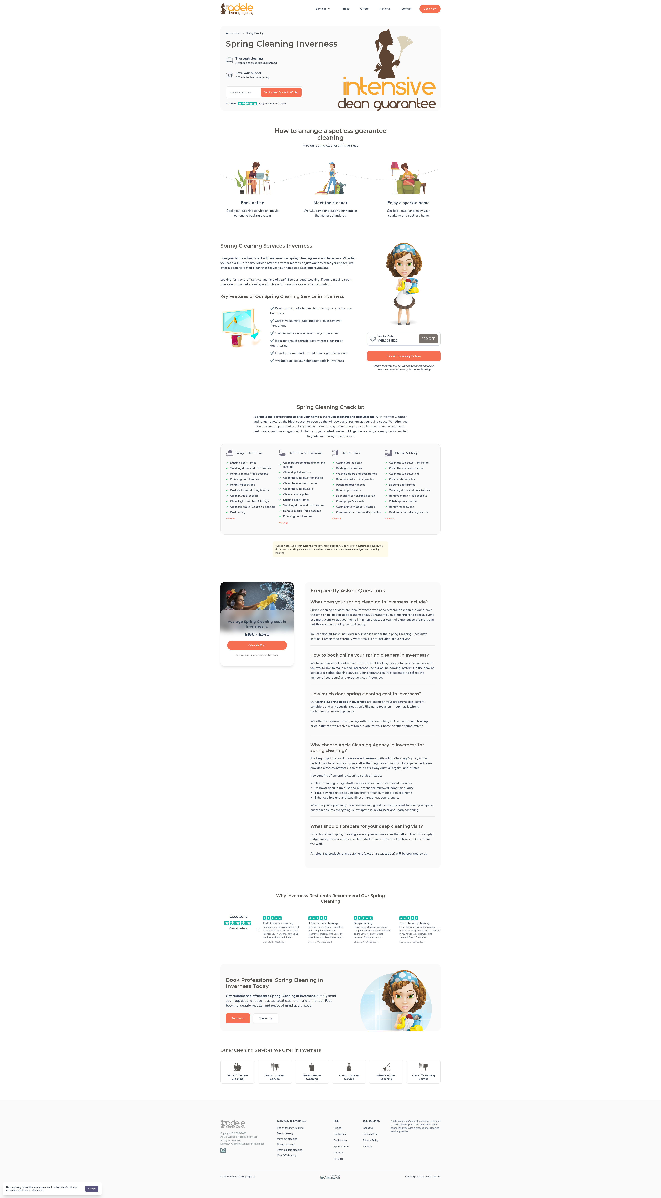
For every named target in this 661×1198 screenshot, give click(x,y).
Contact (406, 9)
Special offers (341, 1146)
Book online (340, 1140)
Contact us (340, 1134)
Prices (345, 9)
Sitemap (367, 1146)
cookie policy (36, 1190)
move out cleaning (248, 284)
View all (230, 518)
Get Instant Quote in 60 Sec (281, 92)
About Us (368, 1128)
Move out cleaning (287, 1139)
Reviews (385, 9)
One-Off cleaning (286, 1155)
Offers (364, 9)
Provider (338, 1159)
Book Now (430, 9)
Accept (92, 1188)
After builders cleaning (323, 923)
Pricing (337, 1128)
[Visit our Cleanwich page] (223, 1150)
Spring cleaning (285, 1144)
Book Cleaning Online (404, 356)
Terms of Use (370, 1134)
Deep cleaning (363, 923)
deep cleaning (309, 279)
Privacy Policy (370, 1140)
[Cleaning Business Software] (330, 1177)
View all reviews (238, 928)
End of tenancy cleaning (278, 923)
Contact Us (266, 1018)
